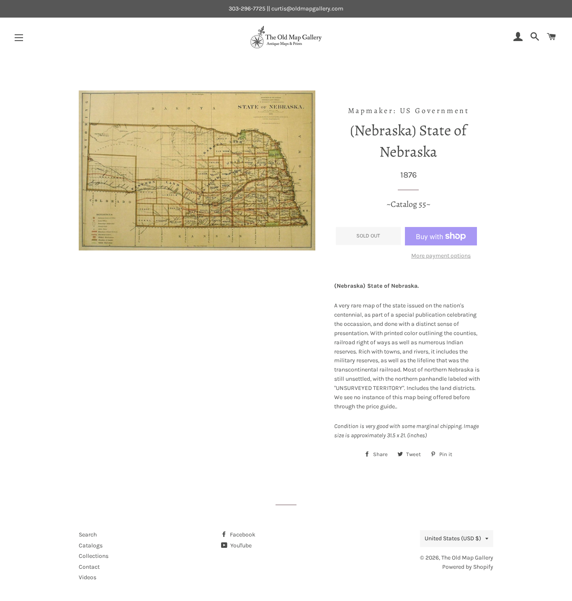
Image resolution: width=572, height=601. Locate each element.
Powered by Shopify (467, 566)
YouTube (240, 545)
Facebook (242, 534)
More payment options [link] (441, 255)
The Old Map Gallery (467, 557)
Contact (89, 566)
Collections (93, 556)
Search (88, 534)
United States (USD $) (453, 538)
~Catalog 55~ (408, 204)
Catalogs (91, 545)
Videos (87, 577)
